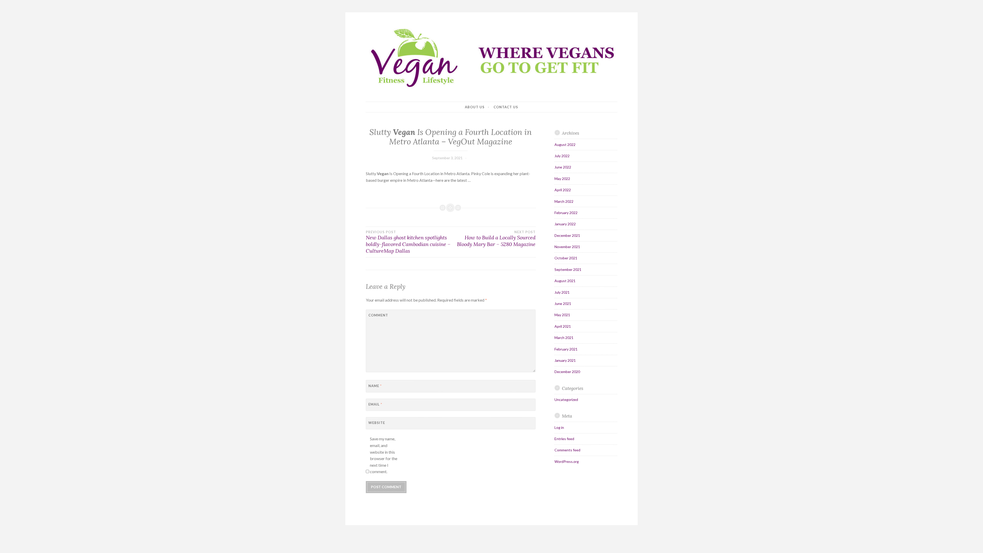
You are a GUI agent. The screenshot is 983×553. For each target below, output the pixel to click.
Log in (559, 427)
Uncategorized (566, 399)
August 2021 (564, 281)
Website (376, 423)
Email (375, 404)
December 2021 (567, 235)
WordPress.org (566, 461)
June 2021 (562, 303)
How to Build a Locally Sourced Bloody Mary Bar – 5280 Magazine (496, 238)
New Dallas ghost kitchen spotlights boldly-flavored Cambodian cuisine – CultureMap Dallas (408, 242)
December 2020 (567, 371)
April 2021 (562, 326)
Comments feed (567, 450)
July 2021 (562, 292)
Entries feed (564, 439)
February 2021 (566, 349)
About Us (475, 107)
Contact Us (506, 107)
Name (375, 386)
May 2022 (562, 178)
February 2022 (566, 212)
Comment (378, 315)
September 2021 (567, 269)
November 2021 (567, 246)
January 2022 (565, 224)
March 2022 (563, 201)
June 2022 (562, 167)
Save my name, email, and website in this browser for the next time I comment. (383, 455)
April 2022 (562, 190)
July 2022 (562, 156)
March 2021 (563, 337)
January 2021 (565, 360)
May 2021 (562, 315)
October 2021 (565, 258)
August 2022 (564, 144)
